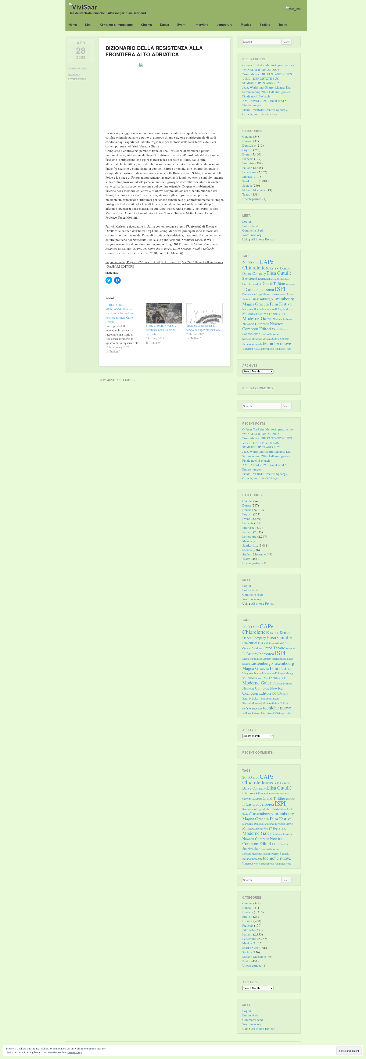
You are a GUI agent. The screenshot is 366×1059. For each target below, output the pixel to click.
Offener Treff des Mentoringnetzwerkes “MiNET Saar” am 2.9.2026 (268, 67)
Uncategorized (252, 199)
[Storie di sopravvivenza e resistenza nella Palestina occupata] (164, 313)
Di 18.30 (274, 268)
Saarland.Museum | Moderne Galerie (260, 338)
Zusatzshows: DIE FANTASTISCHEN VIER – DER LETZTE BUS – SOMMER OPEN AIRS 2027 (267, 78)
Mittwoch (258, 313)
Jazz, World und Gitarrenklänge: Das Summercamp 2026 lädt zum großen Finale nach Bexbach (266, 91)
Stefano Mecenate (254, 190)
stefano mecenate (252, 344)
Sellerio (284, 339)
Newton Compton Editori (262, 326)
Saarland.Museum (270, 334)
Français (247, 159)
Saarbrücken (251, 333)
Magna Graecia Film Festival (267, 304)
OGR (275, 329)
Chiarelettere (256, 267)
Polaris (283, 329)
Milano (247, 313)
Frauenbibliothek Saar (279, 278)
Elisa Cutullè (279, 272)
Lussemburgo (261, 298)
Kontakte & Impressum (116, 24)
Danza (164, 24)
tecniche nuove (277, 343)
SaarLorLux (250, 181)
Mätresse (287, 319)
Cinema (146, 24)
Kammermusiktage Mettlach (256, 294)
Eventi (181, 24)
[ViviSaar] (83, 6)
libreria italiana (279, 294)
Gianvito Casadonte (252, 284)
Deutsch (247, 145)
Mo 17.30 (270, 313)
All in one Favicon (263, 239)
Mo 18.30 (281, 313)
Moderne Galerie (258, 318)
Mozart (279, 319)
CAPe (266, 262)
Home (73, 24)
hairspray (290, 284)
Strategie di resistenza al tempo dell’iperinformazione (203, 327)
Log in (246, 221)
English (247, 150)
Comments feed (252, 230)
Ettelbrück (263, 278)
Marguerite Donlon (252, 309)
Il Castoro (250, 289)
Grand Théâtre (274, 283)
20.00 (247, 262)
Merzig (289, 309)
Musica (246, 24)
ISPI (280, 288)
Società (264, 24)
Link (88, 24)
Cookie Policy (75, 1052)
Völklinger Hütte (282, 348)
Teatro (283, 24)
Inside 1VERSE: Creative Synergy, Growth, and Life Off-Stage (265, 111)
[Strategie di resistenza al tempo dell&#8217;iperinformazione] (204, 313)
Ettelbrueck (250, 278)
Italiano (74, 75)
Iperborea (266, 289)
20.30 (255, 263)
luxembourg (283, 299)
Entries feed (250, 226)
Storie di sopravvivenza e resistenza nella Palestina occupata (161, 329)
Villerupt (247, 349)
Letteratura (224, 24)
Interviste (201, 24)
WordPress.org (252, 235)
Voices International (264, 348)
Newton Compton (255, 323)
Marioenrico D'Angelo (273, 309)
